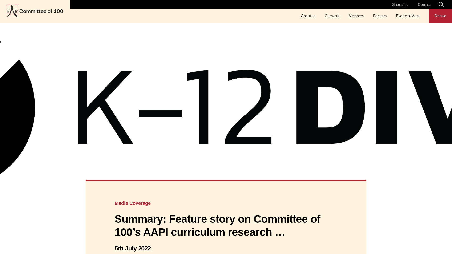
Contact (424, 5)
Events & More (408, 16)
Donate (440, 16)
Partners (380, 16)
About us (308, 16)
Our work (332, 16)
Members (356, 16)
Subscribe (400, 5)
